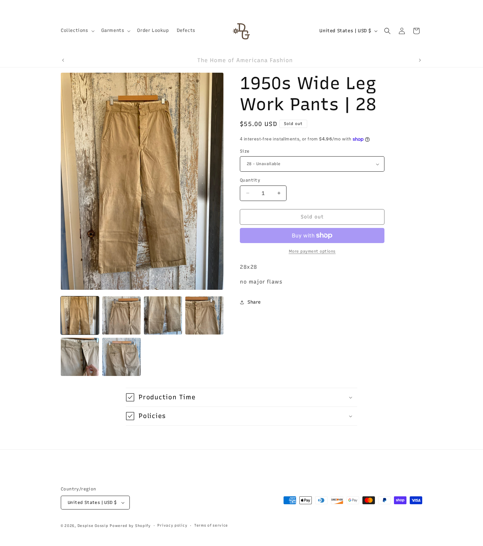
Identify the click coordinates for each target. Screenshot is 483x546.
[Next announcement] (420, 60)
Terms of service (211, 525)
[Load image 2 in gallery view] (121, 315)
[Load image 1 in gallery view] (80, 315)
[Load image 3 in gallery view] (163, 315)
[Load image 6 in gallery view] (121, 357)
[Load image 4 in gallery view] (204, 315)
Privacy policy (172, 525)
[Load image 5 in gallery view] (80, 357)
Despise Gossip (93, 526)
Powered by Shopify (130, 526)
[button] (77, 30)
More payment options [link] (312, 251)
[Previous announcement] (63, 60)
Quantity (250, 180)
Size (245, 151)
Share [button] (254, 302)
